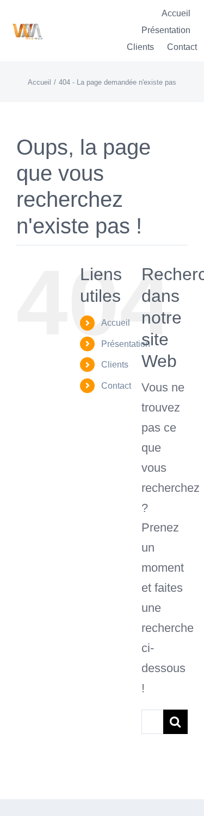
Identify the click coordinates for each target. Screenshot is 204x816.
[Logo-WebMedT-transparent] (27, 20)
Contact (116, 385)
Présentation (125, 344)
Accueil (115, 322)
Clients (114, 364)
